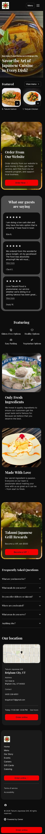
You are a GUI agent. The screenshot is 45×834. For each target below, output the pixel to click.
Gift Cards (9, 765)
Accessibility (9, 792)
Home (7, 746)
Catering (8, 769)
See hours (34, 710)
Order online (22, 717)
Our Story (8, 754)
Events (7, 758)
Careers (7, 761)
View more (10, 263)
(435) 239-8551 (11, 695)
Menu (30, 5)
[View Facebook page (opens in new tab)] (5, 805)
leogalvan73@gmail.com (15, 700)
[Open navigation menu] (38, 5)
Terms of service (11, 788)
